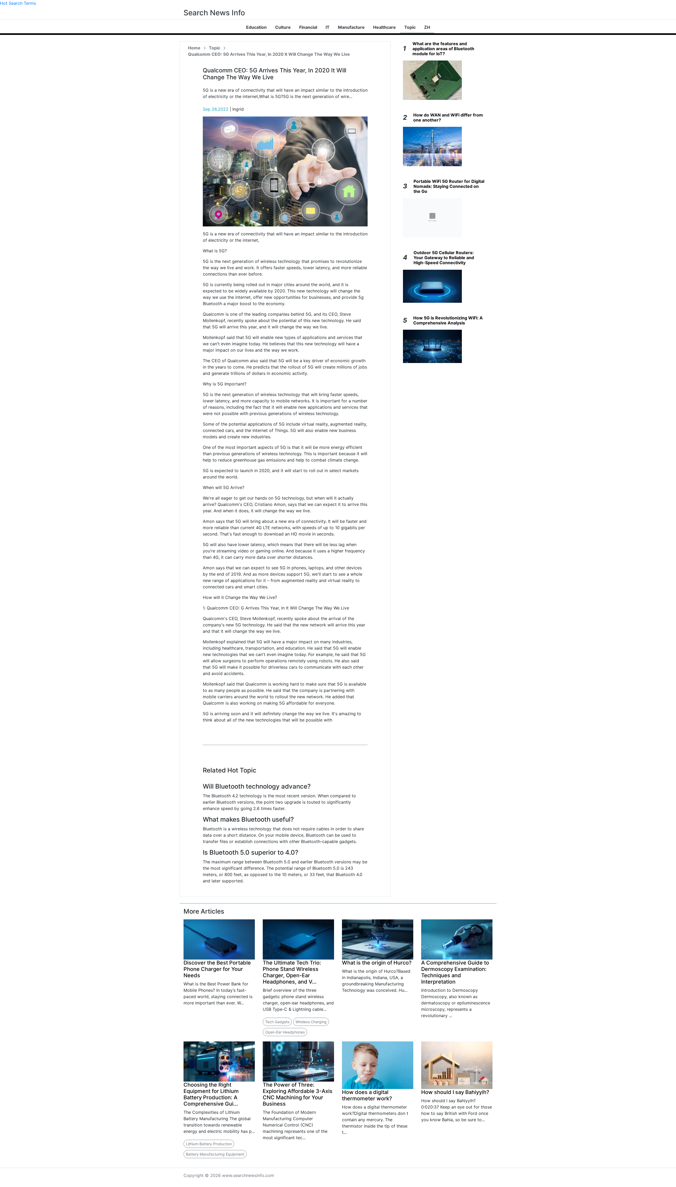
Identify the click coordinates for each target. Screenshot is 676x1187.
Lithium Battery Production (209, 1144)
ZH (427, 27)
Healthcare (384, 27)
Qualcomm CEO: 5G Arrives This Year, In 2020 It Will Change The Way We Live (269, 54)
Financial (308, 27)
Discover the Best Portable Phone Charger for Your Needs (217, 969)
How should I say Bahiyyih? (455, 1092)
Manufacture (351, 27)
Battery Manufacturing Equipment (215, 1154)
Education (256, 27)
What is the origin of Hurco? (377, 963)
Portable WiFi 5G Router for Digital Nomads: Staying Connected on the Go (449, 186)
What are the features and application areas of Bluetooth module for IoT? (443, 48)
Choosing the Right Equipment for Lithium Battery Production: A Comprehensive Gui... (211, 1094)
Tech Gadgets (277, 1022)
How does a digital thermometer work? (367, 1095)
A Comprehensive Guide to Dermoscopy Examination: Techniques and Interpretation (455, 972)
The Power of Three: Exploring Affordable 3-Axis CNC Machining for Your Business (297, 1094)
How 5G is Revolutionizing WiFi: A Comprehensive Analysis (448, 320)
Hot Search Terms (18, 3)
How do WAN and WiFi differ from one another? (448, 117)
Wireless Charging (311, 1022)
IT (328, 27)
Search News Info (214, 12)
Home (194, 47)
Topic (410, 27)
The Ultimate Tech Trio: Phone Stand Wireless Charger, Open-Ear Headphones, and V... (292, 972)
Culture (283, 27)
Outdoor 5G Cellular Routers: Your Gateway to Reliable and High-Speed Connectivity (444, 257)
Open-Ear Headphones (285, 1032)
